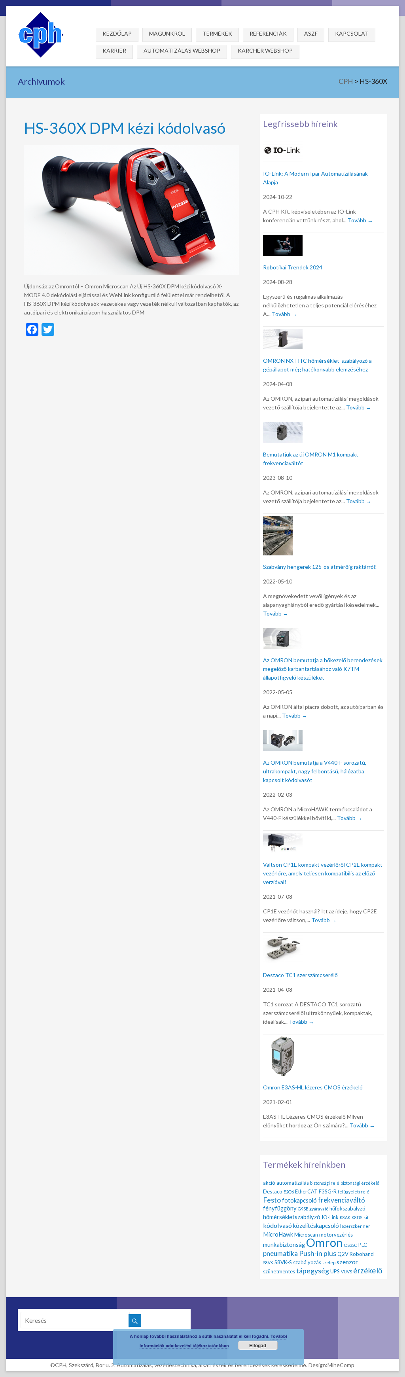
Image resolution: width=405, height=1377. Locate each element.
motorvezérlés (336, 1234)
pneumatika (280, 1253)
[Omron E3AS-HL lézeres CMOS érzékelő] (283, 1041)
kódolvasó (277, 1225)
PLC (362, 1245)
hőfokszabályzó (347, 1208)
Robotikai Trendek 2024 (292, 267)
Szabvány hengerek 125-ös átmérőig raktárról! (320, 566)
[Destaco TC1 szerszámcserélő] (283, 939)
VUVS (346, 1271)
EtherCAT (306, 1191)
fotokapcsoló (299, 1200)
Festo (272, 1199)
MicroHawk (278, 1234)
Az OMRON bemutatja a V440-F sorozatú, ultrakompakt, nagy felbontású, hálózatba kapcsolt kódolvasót (314, 771)
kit (366, 1217)
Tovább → (360, 220)
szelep (328, 1262)
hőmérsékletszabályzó (291, 1216)
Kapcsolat (352, 33)
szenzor (347, 1261)
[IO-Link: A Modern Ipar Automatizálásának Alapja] (283, 144)
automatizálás (292, 1183)
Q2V (342, 1254)
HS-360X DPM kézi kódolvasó (124, 127)
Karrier (114, 50)
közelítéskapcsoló (316, 1225)
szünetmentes (279, 1271)
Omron (324, 1242)
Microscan (306, 1234)
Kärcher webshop (265, 50)
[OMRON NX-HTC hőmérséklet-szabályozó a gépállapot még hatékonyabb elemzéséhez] (283, 333)
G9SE (303, 1208)
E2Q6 (289, 1191)
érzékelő (367, 1270)
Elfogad (257, 1345)
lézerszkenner (355, 1226)
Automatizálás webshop (182, 50)
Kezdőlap (117, 33)
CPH (346, 81)
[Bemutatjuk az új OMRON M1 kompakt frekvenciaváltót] (283, 426)
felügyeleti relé (353, 1191)
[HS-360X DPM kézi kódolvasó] (131, 149)
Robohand (362, 1254)
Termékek (217, 33)
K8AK (345, 1217)
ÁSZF (311, 33)
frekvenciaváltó (341, 1200)
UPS (335, 1271)
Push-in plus (317, 1253)
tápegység (312, 1270)
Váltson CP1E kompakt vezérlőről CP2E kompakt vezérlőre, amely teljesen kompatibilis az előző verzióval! (322, 873)
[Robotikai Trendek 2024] (283, 239)
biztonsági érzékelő (360, 1183)
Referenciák (268, 33)
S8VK (268, 1262)
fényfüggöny (280, 1208)
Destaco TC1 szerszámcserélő (300, 975)
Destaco (272, 1191)
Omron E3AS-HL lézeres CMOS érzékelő (313, 1087)
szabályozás (307, 1262)
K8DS (357, 1217)
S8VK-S (283, 1262)
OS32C (350, 1245)
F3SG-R (328, 1191)
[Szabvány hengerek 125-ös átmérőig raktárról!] (278, 520)
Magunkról (167, 33)
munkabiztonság (284, 1244)
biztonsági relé (324, 1183)
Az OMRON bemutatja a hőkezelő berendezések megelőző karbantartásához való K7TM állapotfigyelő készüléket (322, 669)
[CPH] (40, 15)
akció (269, 1183)
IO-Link (330, 1217)
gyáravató (318, 1208)
